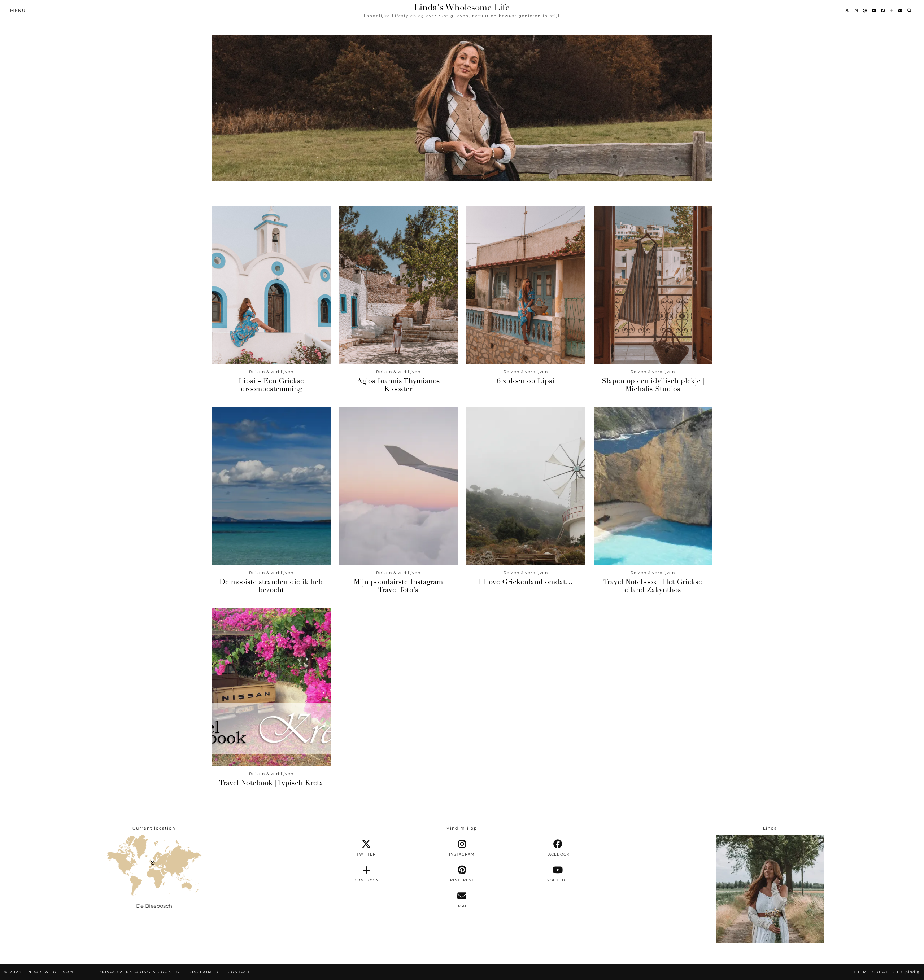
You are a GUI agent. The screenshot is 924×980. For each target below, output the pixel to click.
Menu (18, 10)
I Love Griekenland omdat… (526, 581)
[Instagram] (856, 10)
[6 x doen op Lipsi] (525, 285)
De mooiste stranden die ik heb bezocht (271, 585)
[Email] (900, 10)
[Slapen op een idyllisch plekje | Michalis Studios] (653, 285)
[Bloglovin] (892, 10)
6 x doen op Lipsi (525, 380)
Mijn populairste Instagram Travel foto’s (398, 585)
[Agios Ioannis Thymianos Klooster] (398, 285)
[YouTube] (874, 10)
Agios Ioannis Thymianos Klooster (398, 384)
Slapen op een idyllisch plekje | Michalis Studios (653, 384)
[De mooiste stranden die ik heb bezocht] (271, 486)
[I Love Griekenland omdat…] (525, 486)
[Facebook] (883, 10)
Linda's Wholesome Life (462, 7)
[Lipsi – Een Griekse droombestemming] (271, 285)
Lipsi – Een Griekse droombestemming (271, 384)
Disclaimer (203, 972)
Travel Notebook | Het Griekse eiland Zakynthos (652, 585)
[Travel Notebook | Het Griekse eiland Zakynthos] (653, 486)
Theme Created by (886, 972)
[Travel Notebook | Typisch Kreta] (271, 687)
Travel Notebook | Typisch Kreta (271, 782)
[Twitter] (847, 10)
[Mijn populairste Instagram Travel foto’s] (398, 486)
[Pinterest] (865, 10)
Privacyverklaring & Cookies (139, 972)
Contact (239, 972)
